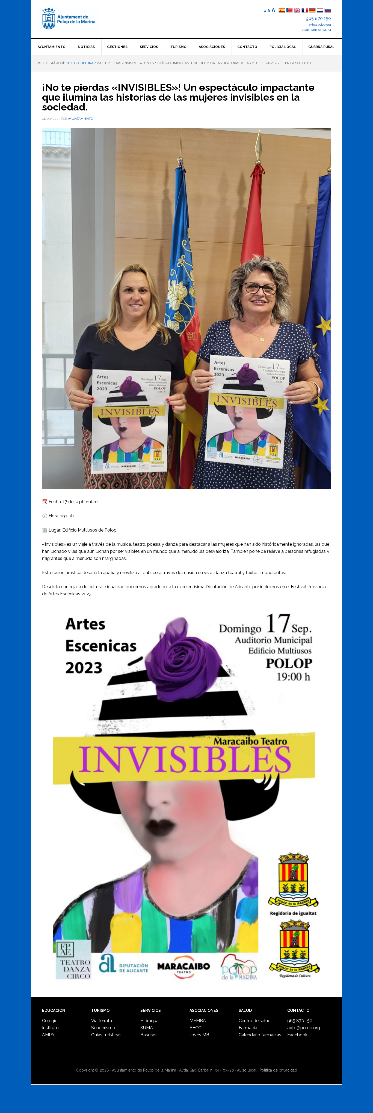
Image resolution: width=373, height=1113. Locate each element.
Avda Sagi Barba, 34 (316, 30)
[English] (297, 10)
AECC (195, 1027)
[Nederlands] (320, 10)
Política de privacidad (278, 1070)
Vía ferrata (101, 1020)
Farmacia (248, 1027)
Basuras (148, 1034)
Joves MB (199, 1034)
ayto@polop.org (320, 24)
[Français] (304, 10)
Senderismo (103, 1027)
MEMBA (198, 1020)
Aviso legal (246, 1070)
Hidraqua (149, 1020)
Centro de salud (255, 1020)
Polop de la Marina (75, 18)
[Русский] (327, 10)
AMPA (48, 1034)
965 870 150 (318, 18)
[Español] (282, 10)
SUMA (146, 1027)
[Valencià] (289, 10)
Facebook (297, 1034)
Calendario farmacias (260, 1034)
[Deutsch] (312, 10)
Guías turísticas (106, 1034)
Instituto (50, 1027)
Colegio (50, 1020)
